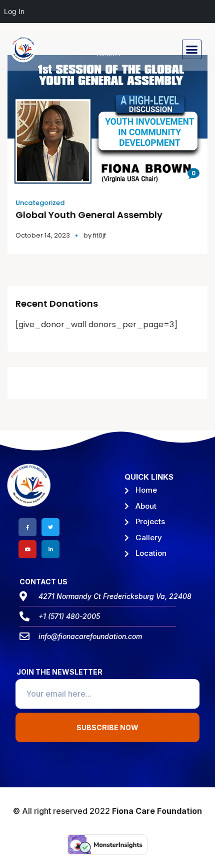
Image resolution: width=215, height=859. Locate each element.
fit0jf (99, 235)
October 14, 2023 (43, 235)
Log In (14, 11)
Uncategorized (40, 202)
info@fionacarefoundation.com (90, 636)
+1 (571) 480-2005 (69, 616)
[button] (192, 50)
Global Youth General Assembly (89, 214)
